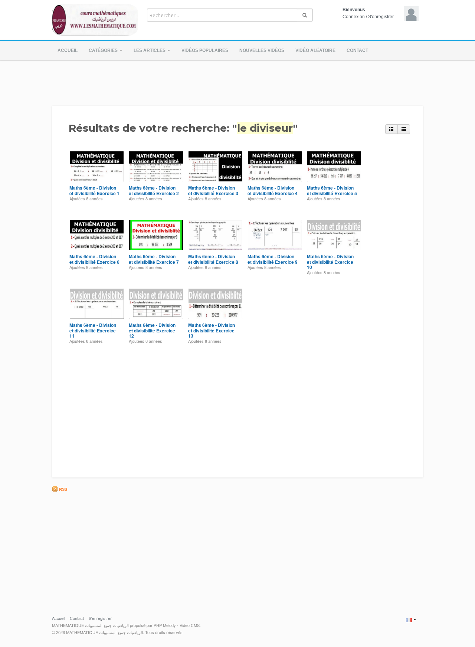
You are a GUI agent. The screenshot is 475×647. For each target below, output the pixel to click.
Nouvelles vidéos (261, 50)
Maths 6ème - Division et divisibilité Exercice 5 (332, 190)
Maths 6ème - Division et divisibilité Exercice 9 (273, 259)
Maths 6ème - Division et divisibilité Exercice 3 (213, 190)
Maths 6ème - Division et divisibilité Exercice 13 (211, 330)
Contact (357, 50)
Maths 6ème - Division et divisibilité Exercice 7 (154, 259)
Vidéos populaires (204, 50)
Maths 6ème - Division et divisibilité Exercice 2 (154, 190)
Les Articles (150, 50)
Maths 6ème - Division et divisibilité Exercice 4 (273, 190)
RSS (62, 489)
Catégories (104, 50)
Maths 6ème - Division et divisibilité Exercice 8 (213, 259)
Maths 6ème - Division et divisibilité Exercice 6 (94, 259)
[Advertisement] (237, 81)
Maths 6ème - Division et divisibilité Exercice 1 (94, 190)
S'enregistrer (381, 16)
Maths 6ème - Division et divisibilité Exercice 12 (152, 330)
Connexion (354, 16)
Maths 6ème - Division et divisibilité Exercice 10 (330, 261)
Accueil (68, 50)
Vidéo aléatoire (315, 50)
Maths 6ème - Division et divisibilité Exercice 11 (92, 330)
